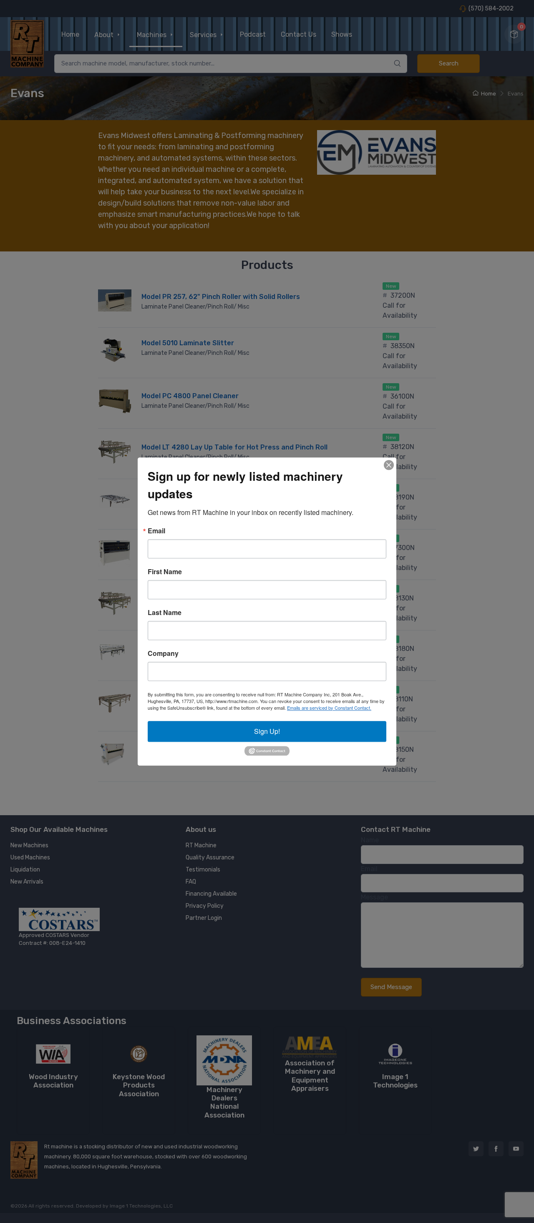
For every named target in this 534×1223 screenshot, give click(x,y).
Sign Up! (267, 731)
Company (163, 653)
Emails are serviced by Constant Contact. (329, 707)
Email (156, 530)
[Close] (389, 465)
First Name (165, 571)
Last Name (164, 612)
